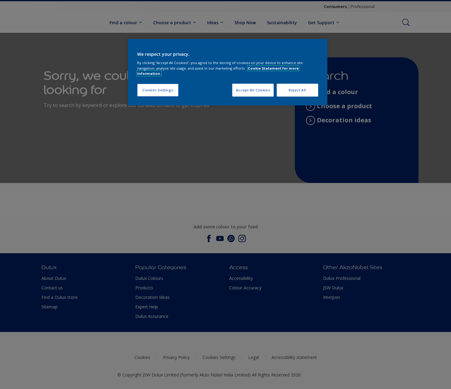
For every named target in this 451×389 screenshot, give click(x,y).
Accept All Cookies (253, 90)
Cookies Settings (157, 90)
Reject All (297, 90)
